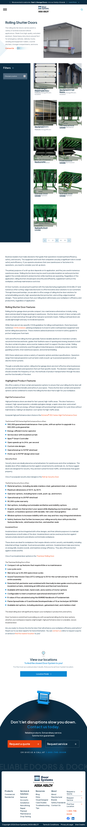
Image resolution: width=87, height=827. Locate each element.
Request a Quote (71, 792)
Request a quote (19, 744)
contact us (57, 631)
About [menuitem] (53, 794)
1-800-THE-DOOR (56, 752)
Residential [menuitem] (9, 797)
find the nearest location (24, 633)
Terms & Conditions (51, 824)
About (54, 791)
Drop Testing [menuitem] (25, 816)
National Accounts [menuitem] (24, 798)
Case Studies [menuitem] (41, 802)
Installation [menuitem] (24, 803)
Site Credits (80, 824)
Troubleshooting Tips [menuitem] (42, 806)
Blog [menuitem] (38, 794)
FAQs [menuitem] (38, 797)
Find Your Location (70, 805)
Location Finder (42, 674)
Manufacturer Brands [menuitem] (56, 798)
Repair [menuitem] (22, 808)
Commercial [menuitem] (10, 794)
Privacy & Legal (67, 824)
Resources (40, 791)
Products (9, 791)
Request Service (70, 799)
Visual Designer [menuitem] (42, 800)
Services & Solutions (24, 792)
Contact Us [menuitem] (55, 805)
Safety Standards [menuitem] (58, 802)
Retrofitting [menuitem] (25, 805)
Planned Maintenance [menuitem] (25, 812)
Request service (57, 744)
